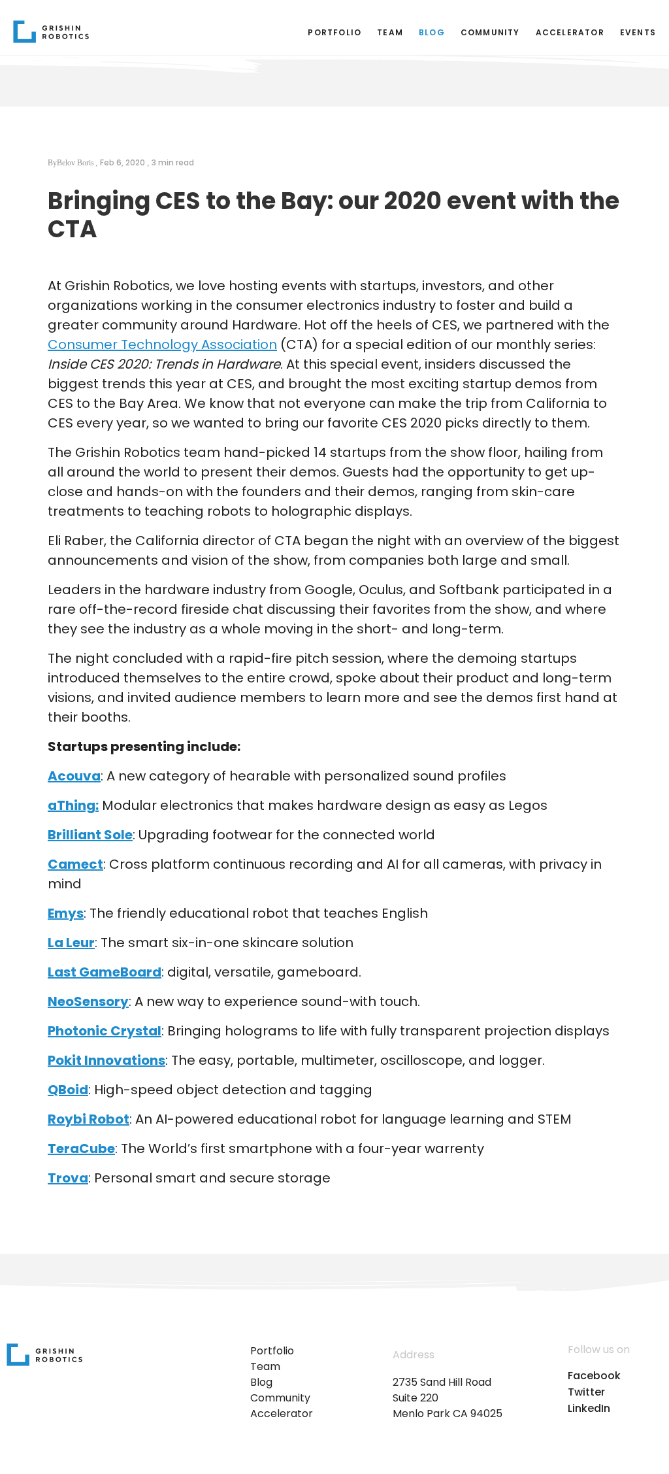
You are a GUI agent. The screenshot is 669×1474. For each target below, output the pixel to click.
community (490, 32)
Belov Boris (75, 163)
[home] (51, 31)
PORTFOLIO (334, 32)
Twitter (586, 1392)
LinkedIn (589, 1408)
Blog (432, 32)
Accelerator (570, 32)
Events (638, 32)
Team (390, 32)
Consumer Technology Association (162, 344)
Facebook (594, 1375)
